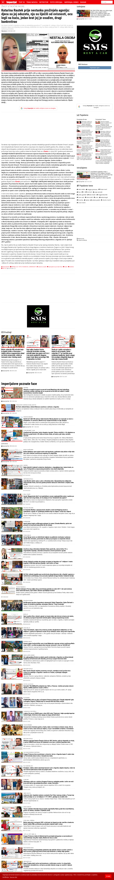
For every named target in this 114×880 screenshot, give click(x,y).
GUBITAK (25, 465)
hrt (84, 192)
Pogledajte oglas (95, 67)
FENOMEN (25, 387)
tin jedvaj (80, 200)
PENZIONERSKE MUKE (28, 847)
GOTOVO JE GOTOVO (28, 684)
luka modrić (92, 195)
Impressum (81, 238)
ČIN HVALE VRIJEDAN (28, 508)
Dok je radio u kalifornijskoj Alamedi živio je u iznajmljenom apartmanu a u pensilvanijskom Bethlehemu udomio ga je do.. (45, 759)
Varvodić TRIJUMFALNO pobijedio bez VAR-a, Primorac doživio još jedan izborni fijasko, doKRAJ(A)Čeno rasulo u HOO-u (48, 687)
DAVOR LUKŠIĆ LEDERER (28, 655)
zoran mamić (82, 202)
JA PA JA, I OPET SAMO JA (29, 834)
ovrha (96, 197)
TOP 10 (22, 2)
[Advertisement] (38, 127)
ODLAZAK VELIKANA (28, 600)
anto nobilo (81, 189)
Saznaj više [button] (13, 877)
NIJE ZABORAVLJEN (28, 766)
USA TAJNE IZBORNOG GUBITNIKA (31, 752)
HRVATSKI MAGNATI (28, 417)
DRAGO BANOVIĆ (27, 807)
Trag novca (31, 2)
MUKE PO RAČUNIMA (28, 449)
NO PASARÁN (26, 697)
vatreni (87, 200)
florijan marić (103, 189)
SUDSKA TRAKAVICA (20, 587)
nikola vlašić (89, 197)
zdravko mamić (106, 200)
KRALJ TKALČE (26, 494)
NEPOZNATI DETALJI (28, 668)
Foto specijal (56, 2)
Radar (83, 2)
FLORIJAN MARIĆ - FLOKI (29, 430)
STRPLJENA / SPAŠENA (28, 820)
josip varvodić (98, 192)
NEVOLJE (25, 614)
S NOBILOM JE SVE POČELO (29, 711)
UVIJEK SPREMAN (27, 725)
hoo (79, 192)
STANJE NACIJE (27, 535)
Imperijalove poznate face (55, 266)
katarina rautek (42, 266)
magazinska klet (102, 195)
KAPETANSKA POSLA (28, 479)
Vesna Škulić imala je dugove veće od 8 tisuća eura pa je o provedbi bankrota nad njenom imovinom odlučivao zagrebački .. (47, 827)
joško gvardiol (82, 195)
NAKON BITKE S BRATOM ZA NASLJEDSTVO (26, 405)
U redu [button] (108, 876)
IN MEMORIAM (26, 521)
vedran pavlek (96, 200)
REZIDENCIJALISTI (27, 641)
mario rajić (81, 197)
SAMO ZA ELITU (27, 793)
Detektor (43, 2)
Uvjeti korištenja (82, 240)
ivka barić (89, 192)
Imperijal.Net (5, 370)
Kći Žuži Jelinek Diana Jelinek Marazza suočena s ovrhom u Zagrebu (37, 407)
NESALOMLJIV (26, 628)
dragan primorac (92, 189)
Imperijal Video (71, 2)
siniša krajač (104, 197)
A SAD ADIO (26, 779)
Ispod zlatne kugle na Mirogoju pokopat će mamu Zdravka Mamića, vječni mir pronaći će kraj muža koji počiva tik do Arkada (47, 524)
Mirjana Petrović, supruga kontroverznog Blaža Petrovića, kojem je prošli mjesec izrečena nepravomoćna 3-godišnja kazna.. (46, 648)
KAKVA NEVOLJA (27, 861)
